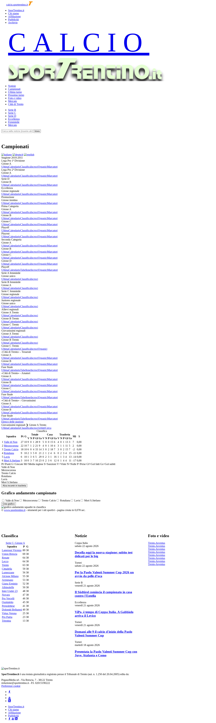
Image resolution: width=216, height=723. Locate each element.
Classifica (25, 166)
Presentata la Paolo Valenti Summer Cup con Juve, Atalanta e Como (106, 653)
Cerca (48, 428)
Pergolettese (8, 605)
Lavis (7, 456)
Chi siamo (13, 13)
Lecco (5, 561)
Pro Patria (7, 617)
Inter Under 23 (10, 591)
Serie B (12, 109)
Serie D (12, 116)
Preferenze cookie (10, 686)
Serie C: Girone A (15, 543)
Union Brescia (9, 553)
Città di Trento (15, 104)
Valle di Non (10, 442)
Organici (42, 166)
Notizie (12, 85)
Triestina (6, 620)
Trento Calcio (11, 449)
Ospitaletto (7, 602)
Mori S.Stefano (12, 460)
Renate (5, 557)
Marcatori (52, 166)
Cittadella (7, 568)
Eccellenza (14, 119)
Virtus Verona (9, 613)
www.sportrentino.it (14, 510)
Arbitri (41, 428)
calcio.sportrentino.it (17, 4)
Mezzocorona (11, 445)
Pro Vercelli (8, 598)
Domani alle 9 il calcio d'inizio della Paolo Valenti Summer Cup (103, 633)
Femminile (13, 122)
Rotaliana (9, 453)
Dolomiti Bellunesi (12, 609)
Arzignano (7, 579)
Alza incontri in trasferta (14, 485)
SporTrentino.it (16, 10)
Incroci (34, 166)
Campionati (14, 89)
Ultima (5, 166)
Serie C (12, 112)
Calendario (14, 166)
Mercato (12, 101)
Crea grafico (9, 504)
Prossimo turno (16, 95)
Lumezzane (8, 572)
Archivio (13, 22)
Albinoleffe (8, 587)
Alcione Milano (10, 576)
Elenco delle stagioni (12, 421)
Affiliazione (14, 16)
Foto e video (14, 98)
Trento (5, 565)
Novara (6, 594)
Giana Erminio (10, 583)
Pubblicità (13, 19)
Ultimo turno (15, 92)
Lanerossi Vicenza (11, 550)
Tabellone (25, 269)
